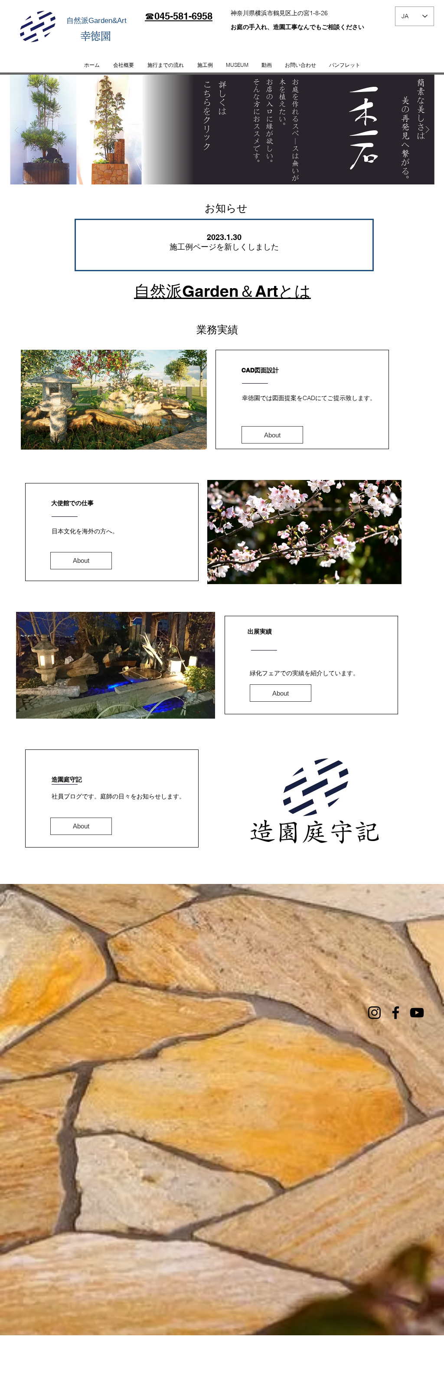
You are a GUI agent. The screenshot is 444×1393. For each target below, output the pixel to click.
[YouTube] (416, 1012)
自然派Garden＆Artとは (222, 290)
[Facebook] (395, 1012)
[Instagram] (374, 1012)
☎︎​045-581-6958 (178, 16)
